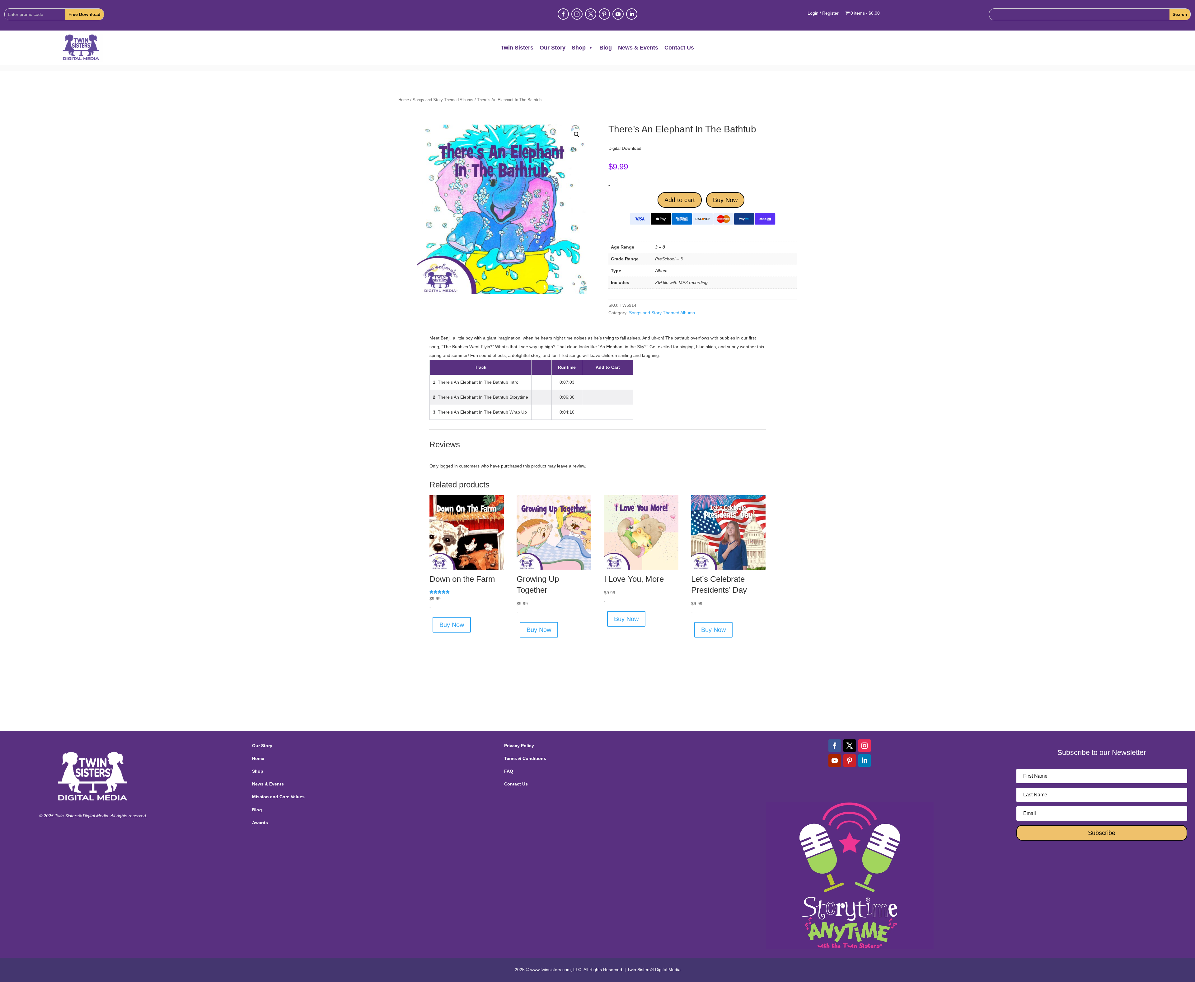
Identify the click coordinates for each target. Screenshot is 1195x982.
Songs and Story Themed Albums (443, 99)
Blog (605, 48)
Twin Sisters (517, 48)
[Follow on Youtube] (618, 14)
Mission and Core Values (278, 796)
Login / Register (823, 13)
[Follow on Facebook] (563, 14)
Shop (579, 48)
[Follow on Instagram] (577, 14)
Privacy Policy (519, 745)
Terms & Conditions (525, 758)
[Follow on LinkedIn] (631, 14)
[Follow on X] (590, 14)
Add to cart (679, 200)
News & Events (638, 48)
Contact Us (679, 48)
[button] (576, 134)
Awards (260, 822)
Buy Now (725, 200)
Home (403, 99)
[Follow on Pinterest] (604, 14)
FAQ (508, 771)
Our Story (552, 48)
